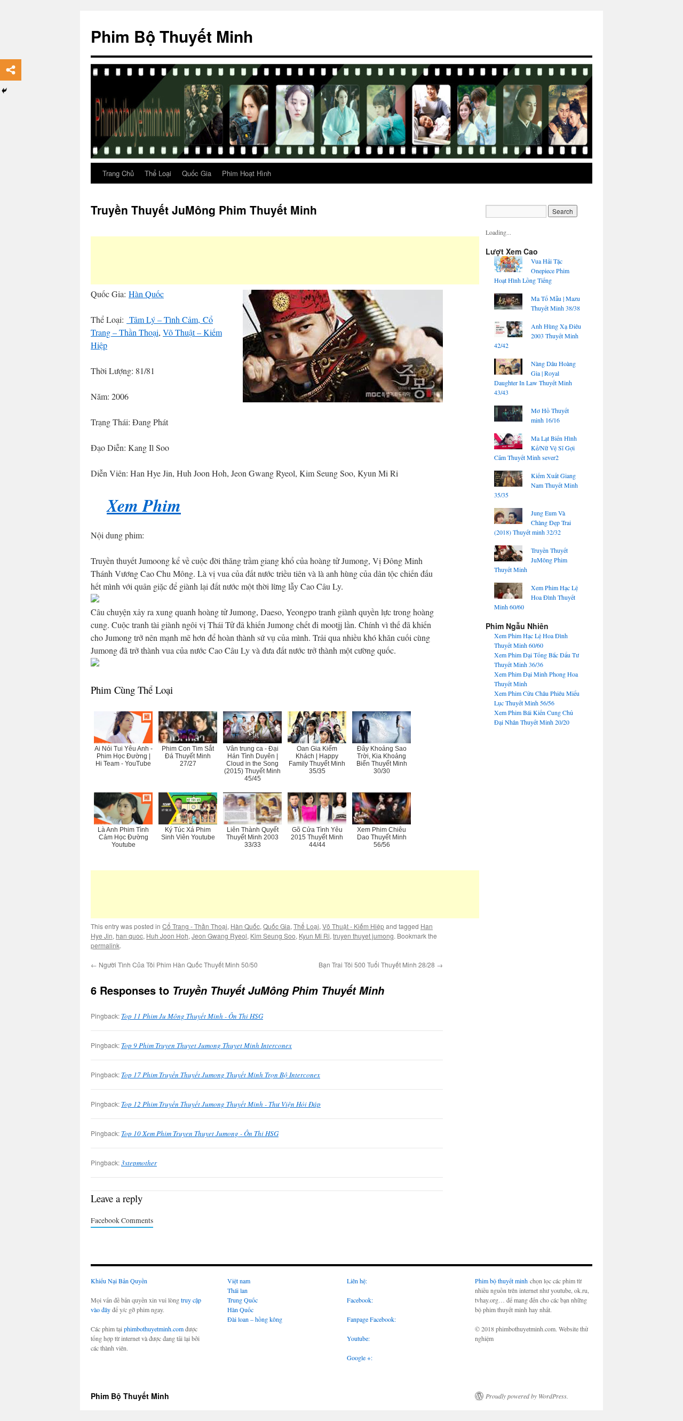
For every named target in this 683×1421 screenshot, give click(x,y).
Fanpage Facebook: (371, 1319)
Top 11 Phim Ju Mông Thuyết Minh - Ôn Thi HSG (192, 1016)
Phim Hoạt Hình (246, 173)
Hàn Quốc (146, 293)
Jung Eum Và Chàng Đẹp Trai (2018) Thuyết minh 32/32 (532, 522)
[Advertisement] (285, 260)
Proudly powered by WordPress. (527, 1396)
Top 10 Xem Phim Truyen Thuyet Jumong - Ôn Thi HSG (200, 1133)
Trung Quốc (242, 1300)
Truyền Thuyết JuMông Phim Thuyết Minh (531, 560)
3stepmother (139, 1163)
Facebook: (360, 1300)
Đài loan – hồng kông (254, 1319)
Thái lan (237, 1290)
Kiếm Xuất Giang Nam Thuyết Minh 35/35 (536, 485)
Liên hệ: (357, 1280)
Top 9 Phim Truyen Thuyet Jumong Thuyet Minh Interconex (206, 1045)
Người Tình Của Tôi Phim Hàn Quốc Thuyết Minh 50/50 (174, 964)
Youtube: (359, 1338)
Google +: (359, 1357)
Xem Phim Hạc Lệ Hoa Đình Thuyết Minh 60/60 (536, 597)
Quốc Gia (196, 173)
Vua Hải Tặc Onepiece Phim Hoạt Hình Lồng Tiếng (531, 270)
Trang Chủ (118, 173)
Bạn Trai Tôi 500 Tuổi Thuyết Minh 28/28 (381, 964)
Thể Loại (158, 173)
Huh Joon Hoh (167, 935)
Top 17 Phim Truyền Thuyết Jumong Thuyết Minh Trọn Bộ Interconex (220, 1074)
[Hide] (4, 90)
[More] (10, 70)
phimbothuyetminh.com (154, 1328)
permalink (105, 945)
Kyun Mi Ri (314, 935)
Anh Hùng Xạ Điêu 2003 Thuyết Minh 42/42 (537, 336)
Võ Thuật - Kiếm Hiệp (353, 926)
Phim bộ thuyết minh (501, 1280)
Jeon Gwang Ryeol (219, 935)
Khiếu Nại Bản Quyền (119, 1280)
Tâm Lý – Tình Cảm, (166, 319)
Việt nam (238, 1280)
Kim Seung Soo (273, 935)
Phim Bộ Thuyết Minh (172, 36)
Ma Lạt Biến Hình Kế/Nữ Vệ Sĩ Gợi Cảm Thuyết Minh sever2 (535, 448)
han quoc (129, 935)
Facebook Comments (122, 1220)
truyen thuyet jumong (363, 935)
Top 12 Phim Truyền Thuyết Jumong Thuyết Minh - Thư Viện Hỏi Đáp (221, 1104)
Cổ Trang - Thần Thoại (194, 926)
